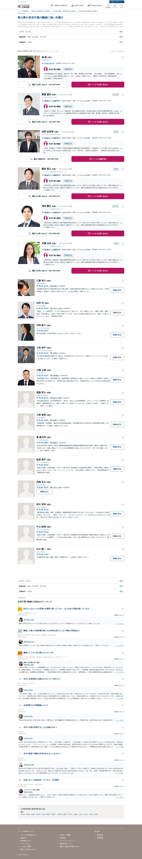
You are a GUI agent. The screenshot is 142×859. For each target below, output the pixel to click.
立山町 (86, 814)
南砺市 (65, 814)
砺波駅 (54, 442)
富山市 (52, 63)
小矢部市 (59, 814)
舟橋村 (75, 814)
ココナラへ (23, 2)
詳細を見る (117, 290)
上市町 (80, 814)
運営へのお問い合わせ (28, 849)
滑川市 (46, 330)
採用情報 (100, 838)
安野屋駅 (55, 375)
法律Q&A (23, 838)
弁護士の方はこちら (117, 1)
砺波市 (46, 442)
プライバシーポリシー (67, 841)
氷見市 (46, 554)
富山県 (46, 63)
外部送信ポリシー (65, 843)
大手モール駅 (57, 308)
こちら (57, 51)
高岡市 (28, 814)
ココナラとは (25, 843)
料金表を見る (68, 69)
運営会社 (100, 835)
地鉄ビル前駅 (57, 398)
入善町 (91, 814)
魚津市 (46, 420)
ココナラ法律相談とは (28, 835)
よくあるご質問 (25, 846)
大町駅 (54, 353)
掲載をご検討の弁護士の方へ (69, 846)
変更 (121, 32)
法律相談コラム (25, 841)
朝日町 (96, 814)
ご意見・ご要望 (64, 835)
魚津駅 (54, 420)
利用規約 (62, 838)
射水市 (70, 814)
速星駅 (54, 286)
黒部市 (48, 814)
